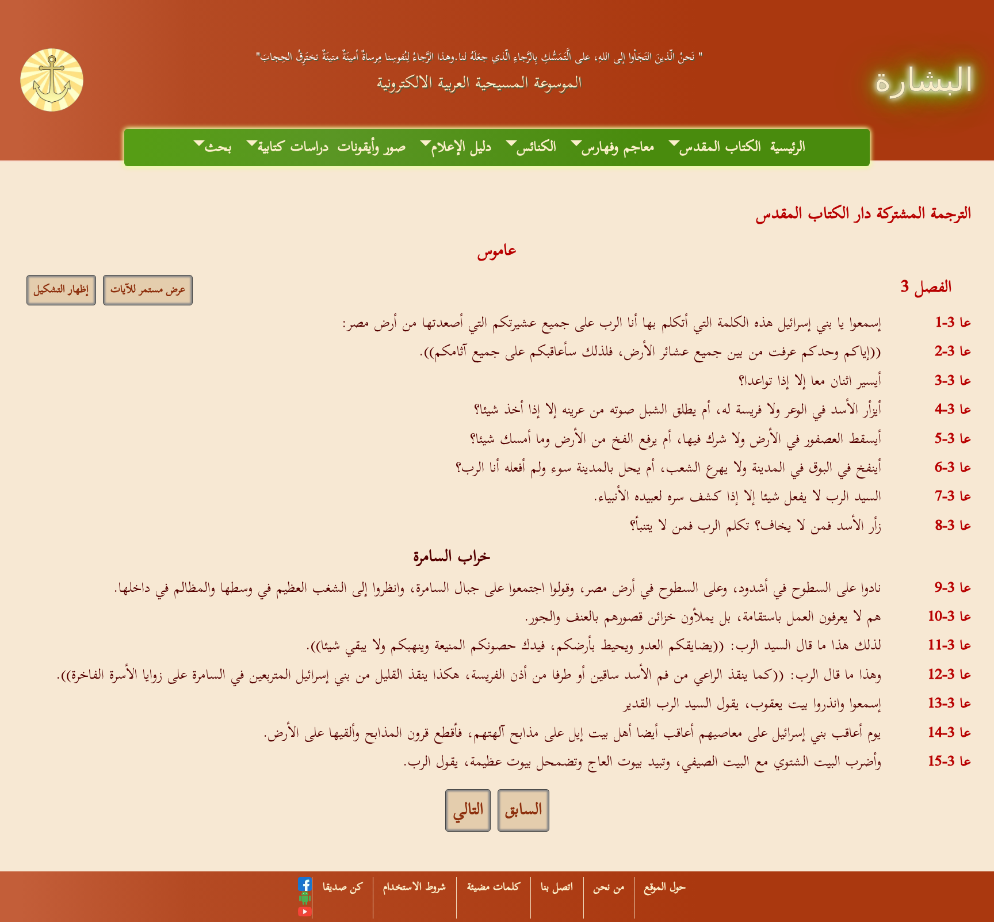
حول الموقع (665, 887)
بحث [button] (218, 147)
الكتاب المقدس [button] (720, 147)
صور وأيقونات (372, 147)
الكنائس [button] (536, 147)
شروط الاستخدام (414, 887)
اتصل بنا (557, 887)
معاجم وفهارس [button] (618, 147)
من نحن (609, 887)
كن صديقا (343, 887)
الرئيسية (787, 147)
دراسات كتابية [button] (293, 147)
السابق (523, 810)
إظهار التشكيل (61, 290)
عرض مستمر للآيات (147, 290)
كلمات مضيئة (494, 887)
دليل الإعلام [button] (461, 147)
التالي (468, 810)
